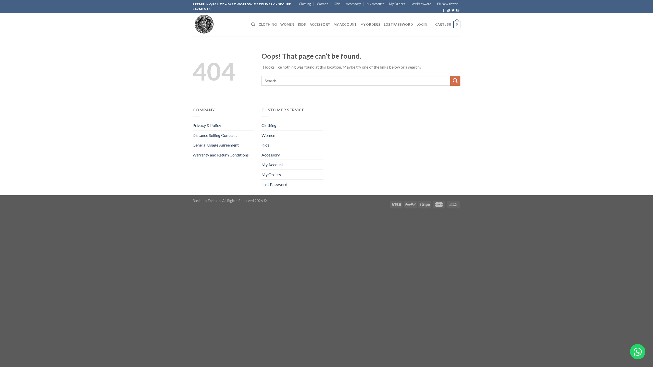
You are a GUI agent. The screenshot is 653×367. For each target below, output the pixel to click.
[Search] (253, 24)
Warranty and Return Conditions (221, 154)
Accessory (353, 4)
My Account (375, 4)
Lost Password (421, 4)
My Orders (397, 4)
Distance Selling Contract (215, 135)
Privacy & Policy (207, 125)
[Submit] (455, 81)
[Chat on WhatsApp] (637, 351)
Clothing (305, 4)
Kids (337, 4)
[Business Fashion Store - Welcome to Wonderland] (218, 24)
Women (322, 4)
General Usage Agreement (216, 144)
